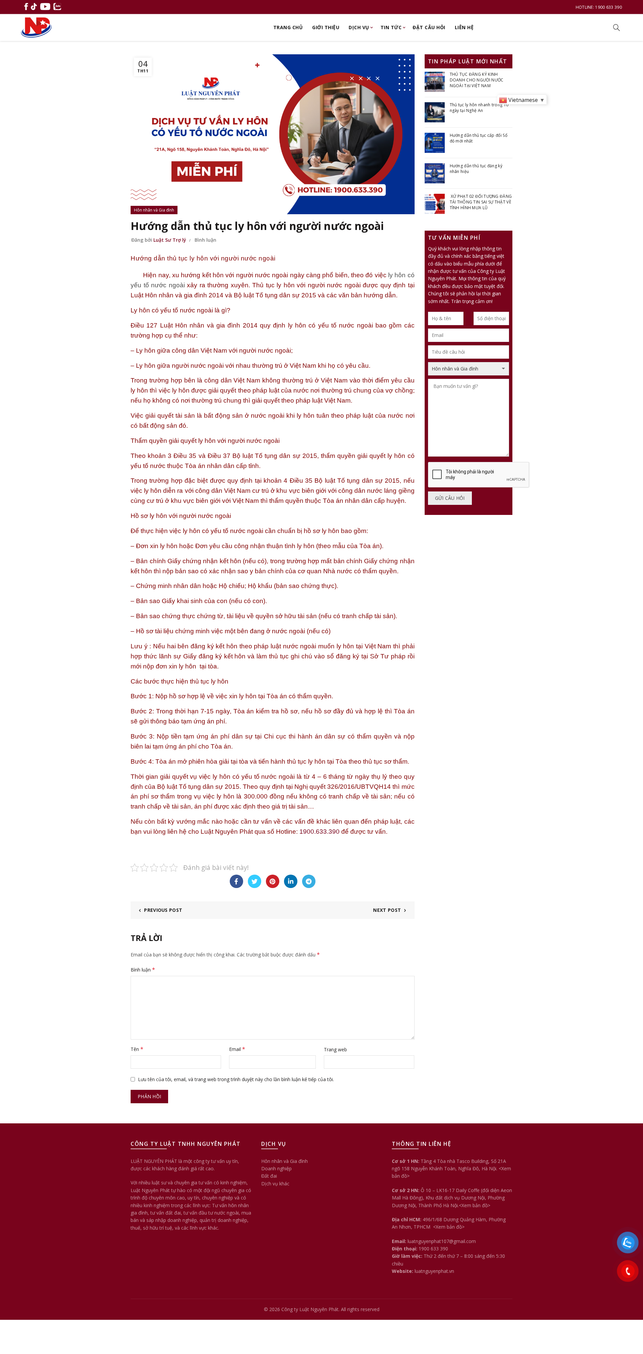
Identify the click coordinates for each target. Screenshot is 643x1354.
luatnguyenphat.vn (434, 1271)
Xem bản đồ (474, 1205)
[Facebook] (236, 881)
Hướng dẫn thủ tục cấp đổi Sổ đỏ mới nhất (478, 138)
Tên (137, 1049)
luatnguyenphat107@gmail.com (442, 1241)
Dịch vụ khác (275, 1183)
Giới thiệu (325, 27)
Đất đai (269, 1176)
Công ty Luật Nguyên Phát (310, 1309)
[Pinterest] (272, 881)
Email (237, 1049)
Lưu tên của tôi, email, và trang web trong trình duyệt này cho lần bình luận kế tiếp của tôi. (236, 1079)
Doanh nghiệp (276, 1168)
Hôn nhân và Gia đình (154, 210)
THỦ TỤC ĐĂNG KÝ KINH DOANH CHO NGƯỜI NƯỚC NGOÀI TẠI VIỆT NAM (477, 80)
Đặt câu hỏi (429, 27)
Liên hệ (464, 27)
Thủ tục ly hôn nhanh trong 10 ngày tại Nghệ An (479, 107)
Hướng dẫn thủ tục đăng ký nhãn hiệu (476, 168)
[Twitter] (254, 881)
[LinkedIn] (290, 881)
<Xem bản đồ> (448, 1227)
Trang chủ (288, 27)
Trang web (335, 1049)
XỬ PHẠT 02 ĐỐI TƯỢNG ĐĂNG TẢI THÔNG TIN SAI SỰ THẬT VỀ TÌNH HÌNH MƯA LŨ (481, 202)
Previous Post (163, 910)
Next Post (387, 910)
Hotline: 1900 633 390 (599, 7)
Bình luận (205, 240)
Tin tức (391, 27)
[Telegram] (308, 881)
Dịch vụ (359, 27)
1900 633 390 (433, 1248)
